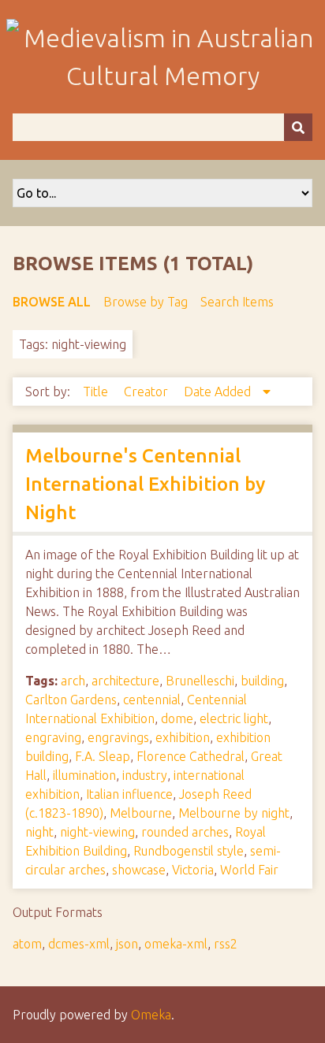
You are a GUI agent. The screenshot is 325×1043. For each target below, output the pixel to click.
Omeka (151, 1015)
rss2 (225, 944)
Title (97, 391)
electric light (234, 718)
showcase (139, 870)
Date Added (219, 391)
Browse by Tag (145, 302)
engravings (118, 737)
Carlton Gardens (71, 699)
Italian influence (129, 794)
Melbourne (141, 813)
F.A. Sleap (102, 756)
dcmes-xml (79, 944)
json (127, 944)
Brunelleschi (200, 681)
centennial (152, 699)
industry (144, 775)
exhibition (182, 737)
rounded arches (185, 832)
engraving (53, 737)
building (262, 681)
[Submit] (298, 127)
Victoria (193, 870)
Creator (147, 391)
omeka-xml (175, 944)
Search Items (237, 302)
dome (177, 718)
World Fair (249, 870)
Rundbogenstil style (188, 851)
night (39, 832)
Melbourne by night (234, 813)
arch (73, 681)
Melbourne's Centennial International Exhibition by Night (145, 484)
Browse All (52, 302)
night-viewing (97, 832)
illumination (84, 775)
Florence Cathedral (190, 756)
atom (27, 944)
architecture (125, 681)
